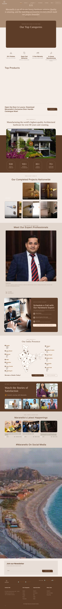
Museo (24, 596)
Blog (34, 594)
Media (34, 598)
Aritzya (20, 83)
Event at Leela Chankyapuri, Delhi (28, 433)
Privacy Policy (49, 594)
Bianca (33, 83)
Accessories (24, 598)
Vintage (24, 594)
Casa (46, 83)
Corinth (7, 98)
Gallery (34, 596)
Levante (7, 83)
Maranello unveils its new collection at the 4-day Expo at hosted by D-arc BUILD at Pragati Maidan (48, 434)
